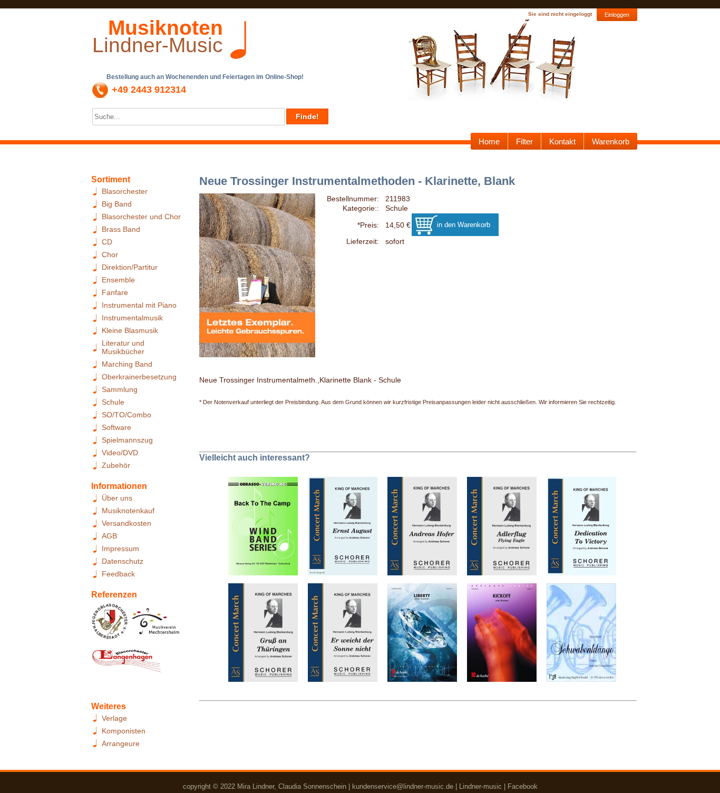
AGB (109, 536)
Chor (110, 254)
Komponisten (123, 731)
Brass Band (121, 229)
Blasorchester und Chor (141, 216)
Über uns (117, 498)
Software (116, 427)
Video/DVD (120, 452)
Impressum (120, 548)
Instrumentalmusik (132, 318)
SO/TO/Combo (126, 414)
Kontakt (562, 141)
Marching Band (127, 364)
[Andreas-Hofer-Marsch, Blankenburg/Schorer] (418, 529)
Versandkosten (126, 523)
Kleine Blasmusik (130, 330)
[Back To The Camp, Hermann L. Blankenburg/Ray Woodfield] (259, 529)
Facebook (523, 786)
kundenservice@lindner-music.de (402, 786)
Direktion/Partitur (130, 267)
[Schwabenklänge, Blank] (577, 636)
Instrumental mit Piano (139, 305)
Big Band (117, 204)
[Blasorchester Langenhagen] (126, 663)
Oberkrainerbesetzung (139, 377)
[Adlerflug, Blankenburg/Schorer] (498, 529)
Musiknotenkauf (128, 510)
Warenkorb (610, 141)
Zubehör (116, 465)
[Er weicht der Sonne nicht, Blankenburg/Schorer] (338, 636)
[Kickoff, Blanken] (498, 636)
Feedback (118, 574)
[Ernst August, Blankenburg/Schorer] (338, 529)
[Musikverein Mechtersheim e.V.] (156, 624)
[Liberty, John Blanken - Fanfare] (418, 636)
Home (489, 141)
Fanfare (115, 292)
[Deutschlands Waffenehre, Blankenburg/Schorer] (577, 529)
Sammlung (120, 389)
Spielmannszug (127, 440)
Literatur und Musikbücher (123, 347)
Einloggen (617, 15)
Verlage (114, 718)
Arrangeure (121, 743)
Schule (113, 402)
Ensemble (118, 280)
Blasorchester (125, 191)
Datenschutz (122, 561)
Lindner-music (480, 786)
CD (107, 242)
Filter (524, 141)
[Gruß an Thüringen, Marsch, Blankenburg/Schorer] (259, 636)
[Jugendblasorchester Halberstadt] (110, 624)
